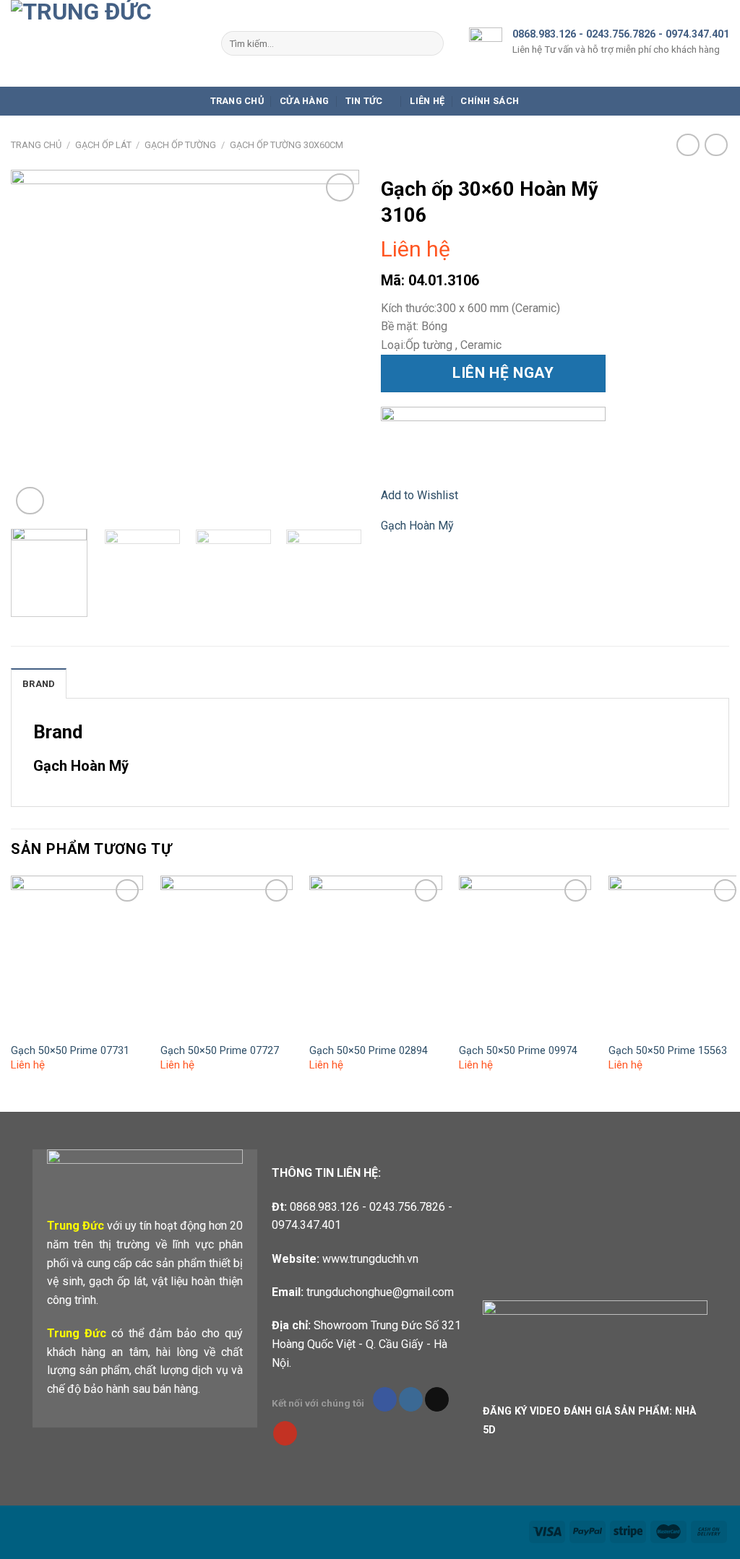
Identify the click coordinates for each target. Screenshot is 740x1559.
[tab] (38, 683)
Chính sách (489, 100)
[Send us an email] (437, 1399)
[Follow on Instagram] (411, 1399)
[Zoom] (30, 501)
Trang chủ (237, 100)
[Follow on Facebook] (385, 1399)
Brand (38, 683)
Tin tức (364, 100)
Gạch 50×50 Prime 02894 (368, 1051)
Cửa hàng (304, 100)
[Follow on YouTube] (285, 1433)
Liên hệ (427, 100)
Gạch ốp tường (180, 144)
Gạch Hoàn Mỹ (417, 525)
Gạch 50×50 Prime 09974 (518, 1051)
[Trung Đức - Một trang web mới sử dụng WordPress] (105, 43)
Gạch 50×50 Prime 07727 (219, 1051)
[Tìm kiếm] (430, 43)
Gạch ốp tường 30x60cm (286, 144)
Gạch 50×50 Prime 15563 (667, 1051)
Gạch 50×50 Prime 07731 (70, 1051)
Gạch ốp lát (103, 144)
